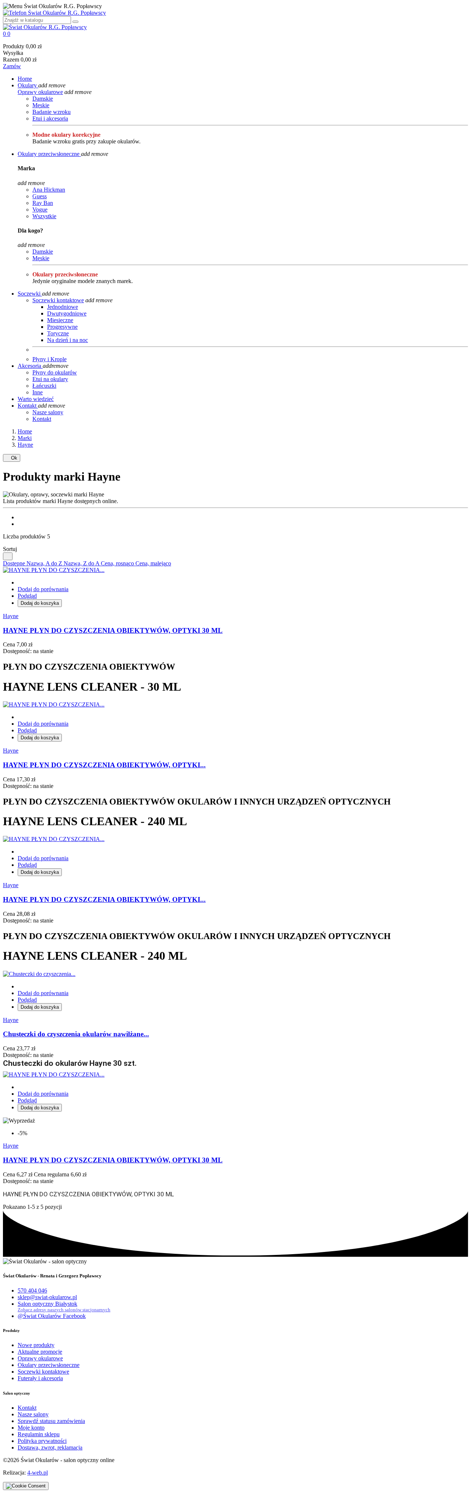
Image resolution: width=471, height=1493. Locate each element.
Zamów (12, 66)
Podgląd (27, 596)
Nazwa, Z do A (82, 563)
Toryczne (58, 333)
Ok (11, 458)
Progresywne (62, 327)
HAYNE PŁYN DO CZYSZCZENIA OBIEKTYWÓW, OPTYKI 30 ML (113, 630)
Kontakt (41, 419)
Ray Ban (42, 203)
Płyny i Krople (49, 359)
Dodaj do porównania (43, 589)
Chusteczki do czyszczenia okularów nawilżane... (76, 1034)
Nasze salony (47, 412)
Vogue (39, 209)
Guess (39, 196)
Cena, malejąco (153, 563)
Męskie (40, 105)
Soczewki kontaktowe (58, 300)
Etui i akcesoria (50, 118)
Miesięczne (60, 320)
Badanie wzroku (51, 112)
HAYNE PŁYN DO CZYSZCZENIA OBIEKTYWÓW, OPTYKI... (104, 765)
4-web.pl (37, 1472)
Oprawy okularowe (40, 92)
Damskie (42, 98)
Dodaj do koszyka (40, 603)
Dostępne (14, 563)
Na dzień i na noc (67, 340)
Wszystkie (44, 216)
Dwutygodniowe (66, 313)
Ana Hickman (48, 189)
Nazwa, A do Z (45, 563)
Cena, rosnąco (118, 563)
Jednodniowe (62, 307)
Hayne (10, 616)
